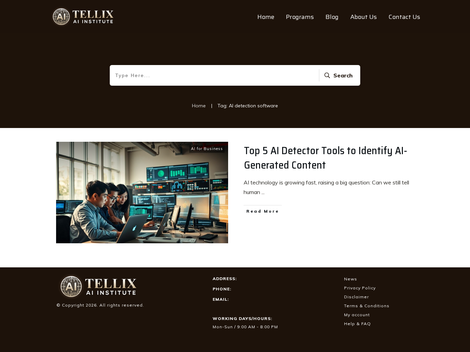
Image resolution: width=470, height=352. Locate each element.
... (263, 192)
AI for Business (207, 148)
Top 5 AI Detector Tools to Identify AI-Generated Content (325, 157)
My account (357, 314)
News (350, 278)
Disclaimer (356, 296)
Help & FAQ (357, 323)
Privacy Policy (360, 287)
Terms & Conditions (366, 305)
